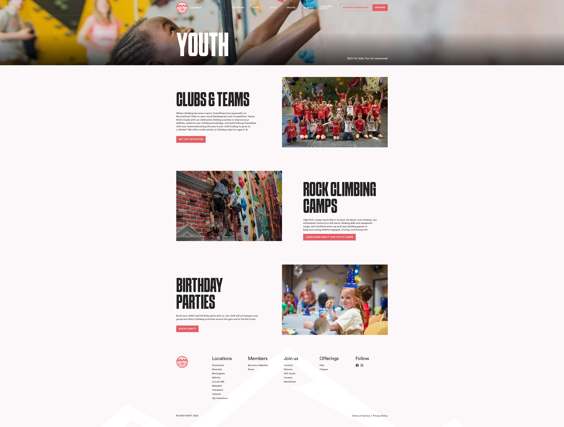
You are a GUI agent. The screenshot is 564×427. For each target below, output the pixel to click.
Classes (324, 369)
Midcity (216, 377)
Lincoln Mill (218, 382)
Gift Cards (289, 373)
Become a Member (258, 365)
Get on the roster (191, 139)
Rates (251, 369)
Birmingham (218, 373)
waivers (380, 7)
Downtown (218, 365)
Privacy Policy (380, 416)
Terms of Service (361, 416)
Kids (322, 365)
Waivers (288, 369)
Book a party (187, 329)
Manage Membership (356, 7)
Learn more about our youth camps (329, 237)
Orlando (216, 394)
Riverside (217, 369)
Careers (288, 377)
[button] (238, 7)
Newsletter (290, 382)
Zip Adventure (220, 398)
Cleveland (195, 7)
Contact (288, 365)
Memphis (217, 386)
